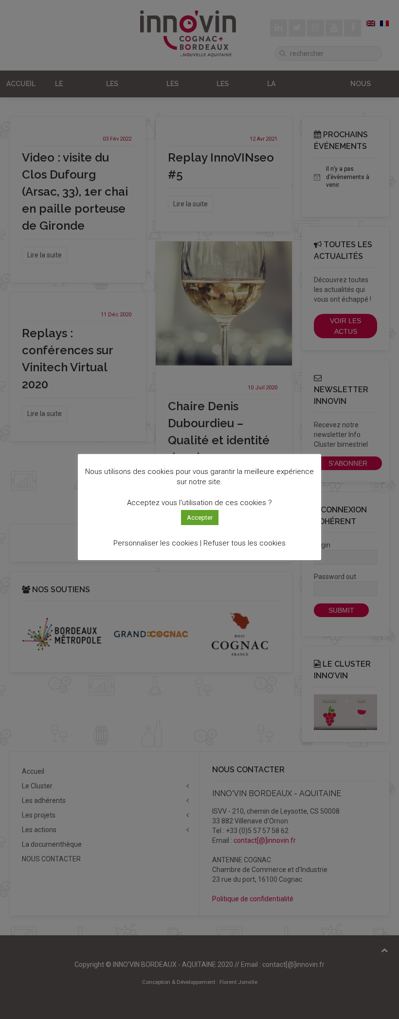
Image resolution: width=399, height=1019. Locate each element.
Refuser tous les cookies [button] (244, 543)
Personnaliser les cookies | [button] (157, 543)
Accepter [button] (200, 517)
